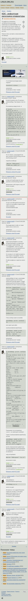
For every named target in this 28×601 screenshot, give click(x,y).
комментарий (10, 96)
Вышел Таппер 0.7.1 (12, 577)
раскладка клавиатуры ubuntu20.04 (16, 579)
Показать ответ (10, 92)
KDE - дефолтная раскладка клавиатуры (13, 14)
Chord (7, 56)
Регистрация (18, 5)
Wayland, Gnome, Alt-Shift (13, 575)
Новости (3, 5)
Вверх (24, 591)
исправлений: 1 (19, 144)
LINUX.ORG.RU (7, 2)
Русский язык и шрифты (13, 566)
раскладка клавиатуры (10, 18)
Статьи (3, 7)
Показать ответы (10, 171)
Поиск (22, 7)
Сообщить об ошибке (6, 594)
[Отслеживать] (23, 26)
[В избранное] (23, 22)
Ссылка (4, 62)
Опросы (12, 7)
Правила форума (10, 591)
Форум (7, 7)
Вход (24, 5)
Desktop (9, 11)
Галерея (8, 5)
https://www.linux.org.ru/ (6, 595)
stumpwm (9, 564)
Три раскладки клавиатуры (14, 583)
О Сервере (3, 591)
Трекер (17, 7)
